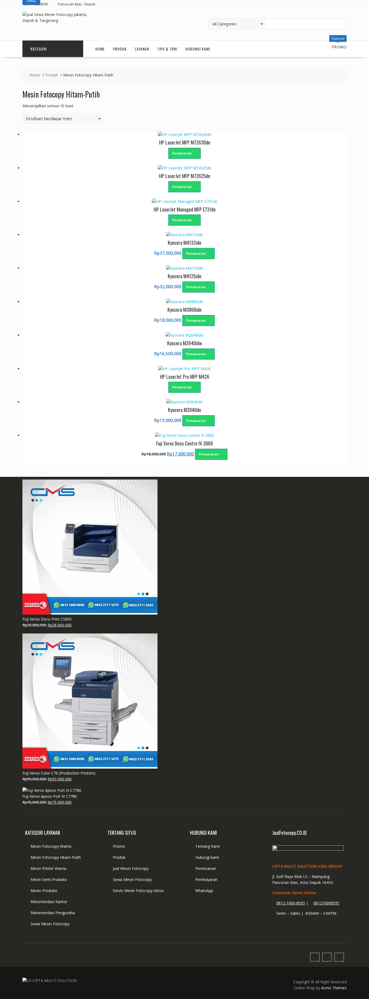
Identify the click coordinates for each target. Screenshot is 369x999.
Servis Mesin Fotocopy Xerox (138, 890)
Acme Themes (334, 987)
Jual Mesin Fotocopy (131, 868)
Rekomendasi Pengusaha (53, 912)
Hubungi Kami (197, 49)
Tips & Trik (167, 49)
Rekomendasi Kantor (49, 901)
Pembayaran (206, 879)
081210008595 (326, 903)
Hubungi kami (207, 857)
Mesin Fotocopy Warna (51, 846)
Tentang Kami (207, 846)
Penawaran (182, 153)
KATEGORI (39, 49)
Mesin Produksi (44, 890)
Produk (120, 49)
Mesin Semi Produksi (49, 879)
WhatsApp (204, 890)
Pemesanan (205, 868)
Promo (119, 846)
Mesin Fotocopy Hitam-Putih (56, 857)
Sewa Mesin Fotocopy (50, 923)
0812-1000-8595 (290, 903)
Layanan (142, 49)
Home (100, 49)
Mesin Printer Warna (48, 868)
